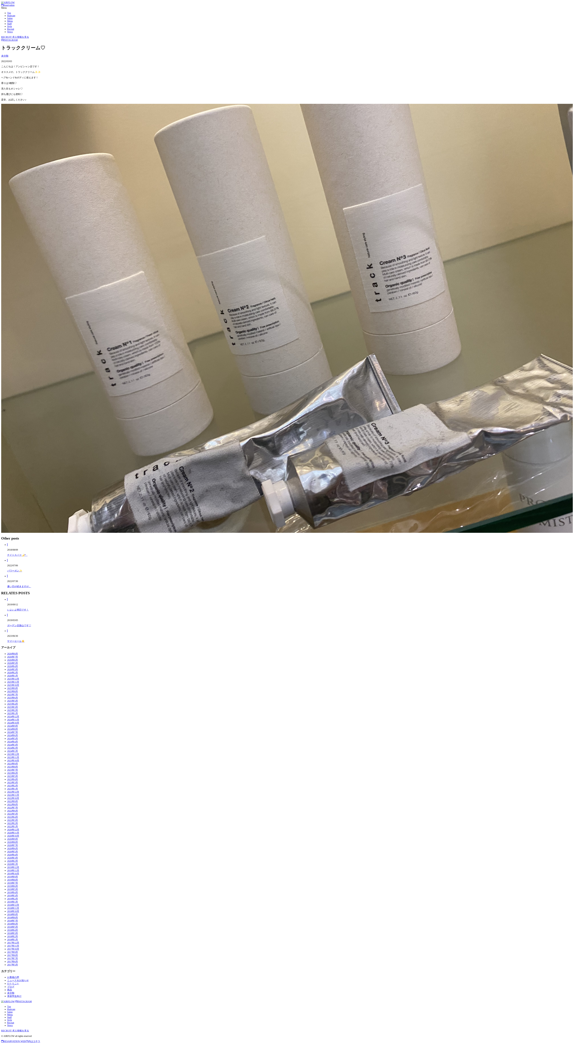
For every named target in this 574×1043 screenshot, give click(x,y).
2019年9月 (12, 876)
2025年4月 (12, 704)
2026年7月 (12, 657)
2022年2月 (12, 823)
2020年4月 (12, 854)
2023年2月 (12, 785)
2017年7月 (12, 958)
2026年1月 (12, 675)
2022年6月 (12, 811)
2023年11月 (13, 757)
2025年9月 (12, 688)
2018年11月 (13, 908)
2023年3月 (12, 782)
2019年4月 (12, 892)
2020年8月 (12, 842)
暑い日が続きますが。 (19, 586)
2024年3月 (12, 745)
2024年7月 (12, 732)
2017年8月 (12, 955)
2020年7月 (12, 845)
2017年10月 (13, 949)
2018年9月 (12, 914)
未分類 (4, 56)
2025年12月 (13, 679)
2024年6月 (12, 735)
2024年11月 (13, 719)
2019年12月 (13, 867)
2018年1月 (12, 939)
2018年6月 (12, 924)
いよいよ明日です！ (18, 609)
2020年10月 (13, 836)
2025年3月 (12, 707)
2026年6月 (12, 660)
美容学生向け (14, 996)
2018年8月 (12, 917)
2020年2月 (12, 861)
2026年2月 (12, 672)
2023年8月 (12, 767)
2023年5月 (12, 776)
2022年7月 (12, 807)
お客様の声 (13, 977)
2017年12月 (13, 942)
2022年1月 (12, 826)
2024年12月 (13, 716)
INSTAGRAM (10, 40)
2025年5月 (12, 701)
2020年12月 (13, 829)
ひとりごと (13, 983)
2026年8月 (12, 653)
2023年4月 (12, 779)
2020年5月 (12, 851)
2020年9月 (12, 839)
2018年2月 (12, 936)
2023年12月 (13, 754)
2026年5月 (12, 663)
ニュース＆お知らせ (18, 980)
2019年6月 (12, 886)
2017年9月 (12, 952)
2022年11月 (13, 795)
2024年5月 (12, 738)
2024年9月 (12, 726)
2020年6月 (12, 848)
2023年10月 (13, 760)
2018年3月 (12, 933)
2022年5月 (12, 814)
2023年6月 (12, 773)
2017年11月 (13, 946)
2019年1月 (12, 902)
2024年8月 (12, 729)
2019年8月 (12, 880)
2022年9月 (12, 801)
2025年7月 (12, 694)
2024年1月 (12, 751)
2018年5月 (12, 927)
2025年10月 (13, 685)
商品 (9, 990)
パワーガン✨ (14, 570)
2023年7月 (12, 770)
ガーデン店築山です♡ (19, 625)
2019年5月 (12, 889)
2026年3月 (12, 669)
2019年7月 (12, 883)
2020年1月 (12, 864)
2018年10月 (13, 911)
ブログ (10, 986)
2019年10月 (13, 873)
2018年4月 (12, 930)
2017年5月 (12, 964)
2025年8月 (12, 691)
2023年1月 (12, 789)
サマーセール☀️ (16, 641)
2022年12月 (13, 792)
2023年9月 (12, 763)
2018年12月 (13, 905)
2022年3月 (12, 820)
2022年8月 (12, 804)
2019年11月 (13, 870)
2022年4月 (12, 817)
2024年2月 (12, 748)
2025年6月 (12, 697)
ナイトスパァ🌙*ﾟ (17, 555)
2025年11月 (13, 682)
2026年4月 (12, 666)
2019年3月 (12, 895)
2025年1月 (12, 713)
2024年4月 (12, 741)
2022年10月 (13, 798)
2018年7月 (12, 920)
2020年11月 (13, 832)
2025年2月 (12, 710)
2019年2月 (12, 898)
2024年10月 (13, 723)
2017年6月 (12, 961)
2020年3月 (12, 858)
